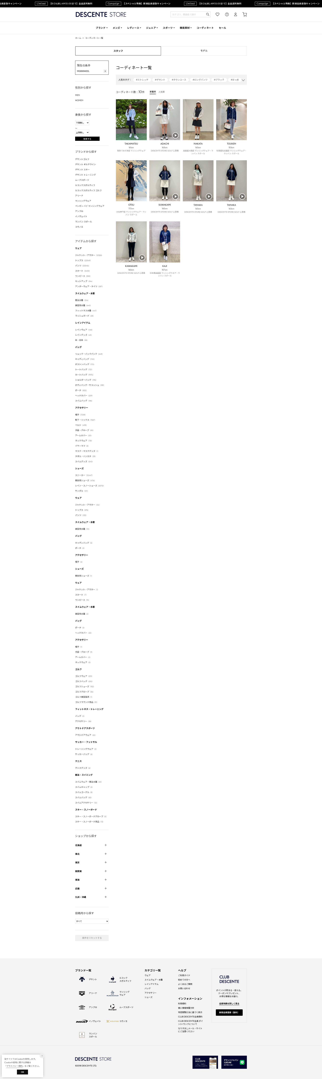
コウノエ (79, 227)
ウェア (78, 248)
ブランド (101, 27)
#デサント (160, 79)
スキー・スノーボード (86, 809)
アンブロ (79, 211)
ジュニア (151, 27)
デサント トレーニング (85, 175)
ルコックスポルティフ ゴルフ (88, 190)
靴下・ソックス (85, 420)
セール (222, 27)
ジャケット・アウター (89, 255)
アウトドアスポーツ (85, 728)
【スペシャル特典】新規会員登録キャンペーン (133, 3)
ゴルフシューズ (85, 686)
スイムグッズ (84, 461)
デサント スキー (82, 169)
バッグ (78, 347)
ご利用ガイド (184, 975)
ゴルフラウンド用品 (86, 702)
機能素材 (185, 27)
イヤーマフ (82, 446)
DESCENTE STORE (101, 14)
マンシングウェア (83, 201)
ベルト (81, 425)
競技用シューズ (85, 480)
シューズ (79, 468)
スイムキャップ (84, 787)
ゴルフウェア (84, 676)
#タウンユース (179, 79)
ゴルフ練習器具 (84, 697)
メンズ (116, 27)
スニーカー (84, 475)
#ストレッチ (142, 79)
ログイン (233, 14)
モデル (203, 50)
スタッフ (118, 50)
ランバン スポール (83, 221)
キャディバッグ (85, 359)
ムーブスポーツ (82, 180)
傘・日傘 (82, 340)
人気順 (161, 92)
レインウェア (84, 329)
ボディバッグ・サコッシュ (90, 385)
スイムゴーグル (84, 792)
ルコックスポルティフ (85, 185)
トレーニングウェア (86, 749)
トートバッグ (84, 369)
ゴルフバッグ (84, 681)
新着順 (153, 91)
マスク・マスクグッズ (87, 451)
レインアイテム (82, 322)
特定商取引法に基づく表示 (190, 1012)
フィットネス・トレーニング (89, 709)
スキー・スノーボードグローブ (91, 816)
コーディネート (205, 27)
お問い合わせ (184, 988)
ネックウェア (84, 440)
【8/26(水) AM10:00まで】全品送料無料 (59, 3)
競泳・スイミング (84, 775)
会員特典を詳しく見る (229, 1003)
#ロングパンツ (200, 79)
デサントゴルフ (82, 159)
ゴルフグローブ (84, 691)
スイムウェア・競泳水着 (89, 782)
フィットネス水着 (86, 310)
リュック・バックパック (89, 354)
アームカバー (84, 435)
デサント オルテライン (85, 164)
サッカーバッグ (84, 754)
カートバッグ (84, 374)
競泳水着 (82, 300)
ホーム (78, 38)
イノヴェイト (81, 216)
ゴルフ (78, 669)
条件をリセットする (92, 938)
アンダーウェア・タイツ (89, 286)
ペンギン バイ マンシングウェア (89, 206)
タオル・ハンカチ (86, 456)
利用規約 (182, 1003)
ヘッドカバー (84, 395)
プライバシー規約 (14, 1066)
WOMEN (79, 100)
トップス (83, 260)
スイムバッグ (84, 400)
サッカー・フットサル (86, 742)
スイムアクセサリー (86, 802)
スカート (83, 271)
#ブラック (219, 79)
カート (242, 14)
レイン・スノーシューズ (90, 485)
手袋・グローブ (84, 430)
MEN (77, 95)
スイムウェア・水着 (85, 293)
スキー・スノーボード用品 (89, 821)
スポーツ (168, 27)
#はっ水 (235, 79)
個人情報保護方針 (186, 1008)
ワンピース (83, 276)
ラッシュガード (85, 316)
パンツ (82, 265)
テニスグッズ (83, 768)
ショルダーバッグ (86, 380)
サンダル (82, 491)
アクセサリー (81, 407)
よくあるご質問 (185, 984)
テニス (78, 761)
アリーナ (79, 195)
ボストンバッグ (85, 364)
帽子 (81, 414)
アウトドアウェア (86, 735)
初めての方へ (184, 979)
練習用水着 (83, 305)
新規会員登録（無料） (229, 1012)
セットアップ (84, 281)
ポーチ (81, 390)
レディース (133, 27)
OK (22, 1072)
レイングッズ (84, 335)
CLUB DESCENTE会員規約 (190, 1016)
